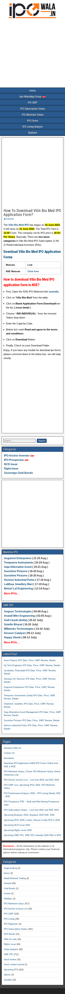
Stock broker (10, 959)
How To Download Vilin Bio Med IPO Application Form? (32, 212)
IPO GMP (32, 102)
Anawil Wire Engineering (19, 615)
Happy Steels (12, 637)
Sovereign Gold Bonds (18, 472)
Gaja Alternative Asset (18, 566)
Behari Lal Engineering (18, 588)
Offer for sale (10, 939)
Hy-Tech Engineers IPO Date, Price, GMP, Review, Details (32, 665)
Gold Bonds (9, 888)
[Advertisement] (32, 53)
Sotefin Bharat (13, 624)
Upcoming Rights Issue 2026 (18, 830)
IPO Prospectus (14, 459)
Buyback (32, 132)
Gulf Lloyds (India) (16, 620)
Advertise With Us (12, 748)
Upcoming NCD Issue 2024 (17, 825)
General (10, 219)
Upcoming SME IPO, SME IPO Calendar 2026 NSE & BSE (32, 835)
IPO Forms (32, 120)
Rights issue (10, 944)
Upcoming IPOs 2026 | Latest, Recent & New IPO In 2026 (32, 820)
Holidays (8, 898)
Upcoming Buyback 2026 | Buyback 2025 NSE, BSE (29, 815)
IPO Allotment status (14, 903)
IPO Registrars (11, 924)
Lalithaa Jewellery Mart (18, 584)
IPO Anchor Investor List (16, 908)
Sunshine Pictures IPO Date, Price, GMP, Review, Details (32, 720)
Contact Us (9, 753)
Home (32, 90)
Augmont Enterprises (18, 558)
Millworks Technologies (19, 628)
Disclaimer (9, 758)
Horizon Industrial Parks (19, 579)
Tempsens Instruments (18, 562)
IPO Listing (9, 919)
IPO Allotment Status (33, 114)
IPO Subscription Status (32, 108)
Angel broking (10, 868)
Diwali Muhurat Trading (15, 878)
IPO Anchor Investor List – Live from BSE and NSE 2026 (31, 780)
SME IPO (8, 954)
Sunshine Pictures (15, 571)
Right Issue (11, 468)
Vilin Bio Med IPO (18, 224)
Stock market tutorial (14, 964)
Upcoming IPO (11, 969)
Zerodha (8, 980)
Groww (7, 893)
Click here (33, 271)
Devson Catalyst (14, 633)
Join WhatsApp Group (30, 96)
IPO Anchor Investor (17, 455)
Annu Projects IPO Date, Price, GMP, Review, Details (30, 660)
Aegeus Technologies (18, 611)
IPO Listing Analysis (32, 126)
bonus (7, 873)
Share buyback (11, 949)
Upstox (7, 974)
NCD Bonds (9, 934)
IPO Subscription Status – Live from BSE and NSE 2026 (31, 810)
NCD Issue (11, 464)
